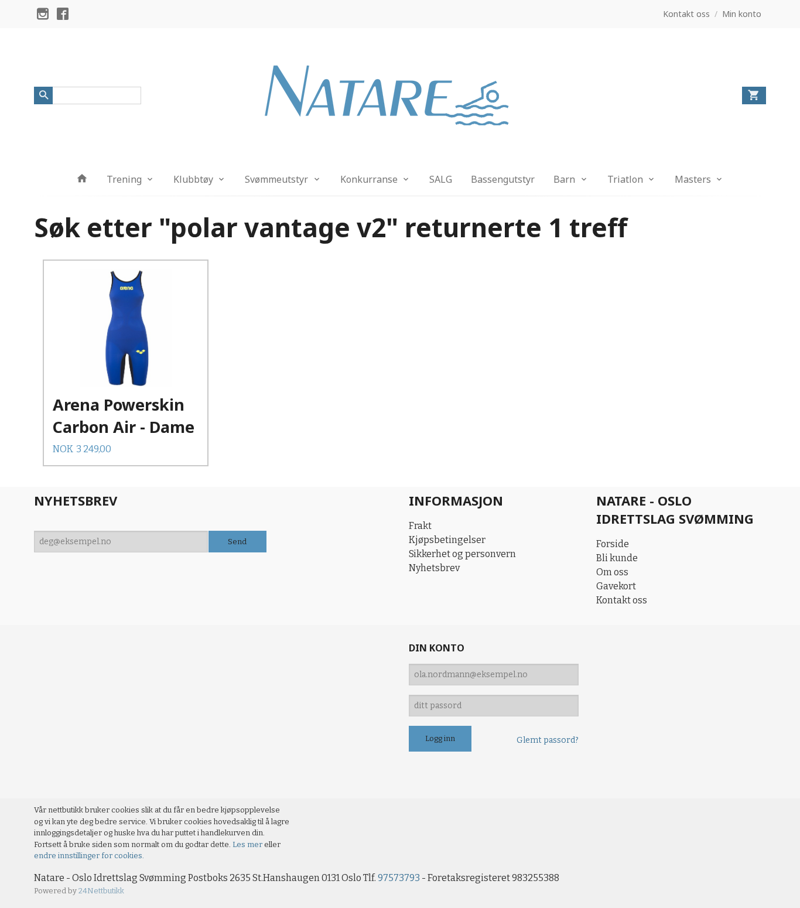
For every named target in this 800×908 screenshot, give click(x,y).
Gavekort (616, 586)
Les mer (248, 844)
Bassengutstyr (503, 179)
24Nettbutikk (101, 890)
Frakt (420, 525)
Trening (124, 179)
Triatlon (625, 179)
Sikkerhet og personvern (462, 553)
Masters (693, 179)
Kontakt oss (621, 600)
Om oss (612, 572)
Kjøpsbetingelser (447, 539)
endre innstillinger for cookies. (89, 855)
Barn (564, 179)
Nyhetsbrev (434, 568)
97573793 (399, 877)
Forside (612, 543)
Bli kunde (617, 558)
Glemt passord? (548, 740)
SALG (440, 179)
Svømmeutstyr (276, 179)
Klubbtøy (193, 179)
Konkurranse (369, 179)
